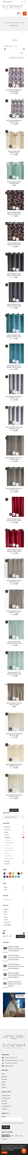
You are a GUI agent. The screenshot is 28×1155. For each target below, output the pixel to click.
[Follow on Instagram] (25, 1)
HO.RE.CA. (17, 22)
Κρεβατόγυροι (8, 840)
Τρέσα (5, 887)
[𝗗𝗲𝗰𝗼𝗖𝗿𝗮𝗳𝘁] (12, 7)
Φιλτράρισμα (20, 936)
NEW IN (3, 1082)
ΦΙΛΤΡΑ (15, 40)
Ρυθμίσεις (11, 1149)
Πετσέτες (7, 845)
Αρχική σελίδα (6, 22)
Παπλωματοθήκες (9, 843)
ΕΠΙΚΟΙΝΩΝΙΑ (14, 1038)
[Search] (20, 14)
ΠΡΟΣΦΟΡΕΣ (4, 1079)
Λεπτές (6, 917)
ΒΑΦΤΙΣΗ (3, 1084)
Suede (5, 912)
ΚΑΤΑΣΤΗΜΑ (4, 1076)
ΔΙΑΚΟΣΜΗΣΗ (7, 827)
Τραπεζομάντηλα (9, 848)
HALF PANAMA (7, 925)
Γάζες (5, 914)
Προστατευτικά (8, 856)
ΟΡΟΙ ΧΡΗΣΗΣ (12, 1037)
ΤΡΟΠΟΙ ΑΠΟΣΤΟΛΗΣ (9, 1035)
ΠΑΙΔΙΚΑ (6, 832)
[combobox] (14, 899)
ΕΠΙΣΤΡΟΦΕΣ (5, 1037)
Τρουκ (5, 890)
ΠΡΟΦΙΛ (3, 1074)
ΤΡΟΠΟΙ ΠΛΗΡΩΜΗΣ (19, 1035)
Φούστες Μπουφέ (9, 858)
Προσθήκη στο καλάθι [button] (10, 85)
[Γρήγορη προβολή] (13, 85)
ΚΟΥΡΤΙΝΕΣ (7, 861)
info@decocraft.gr (8, 1)
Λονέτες (6, 919)
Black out (6, 909)
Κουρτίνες (7, 837)
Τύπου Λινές (7, 922)
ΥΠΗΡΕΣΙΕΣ (4, 1087)
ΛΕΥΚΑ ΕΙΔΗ (7, 829)
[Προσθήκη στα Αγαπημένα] (17, 85)
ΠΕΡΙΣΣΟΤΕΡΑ (14, 810)
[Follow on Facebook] (22, 1)
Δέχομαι (4, 1152)
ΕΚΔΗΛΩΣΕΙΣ (7, 864)
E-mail (4, 1116)
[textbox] (14, 899)
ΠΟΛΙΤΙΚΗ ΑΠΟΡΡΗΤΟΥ (20, 1037)
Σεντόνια (7, 853)
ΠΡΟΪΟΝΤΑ (12, 22)
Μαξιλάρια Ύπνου (9, 850)
